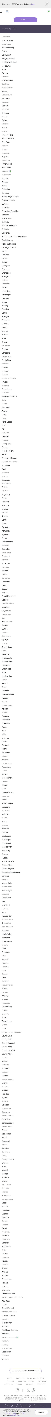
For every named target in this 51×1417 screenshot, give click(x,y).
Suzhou (5, 324)
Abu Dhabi (6, 1301)
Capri (4, 651)
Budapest (6, 563)
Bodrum (5, 1275)
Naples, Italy (7, 676)
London (5, 1319)
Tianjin (4, 327)
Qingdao (5, 309)
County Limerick (8, 1050)
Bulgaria (5, 157)
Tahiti (4, 469)
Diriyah (4, 1083)
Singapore (6, 1112)
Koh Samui (6, 1246)
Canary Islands (8, 1159)
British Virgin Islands (10, 197)
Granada (5, 1163)
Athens (5, 516)
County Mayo (7, 1054)
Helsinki (5, 436)
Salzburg (5, 84)
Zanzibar (5, 1235)
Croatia (5, 367)
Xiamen (5, 334)
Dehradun (6, 582)
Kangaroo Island (8, 58)
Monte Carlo (7, 883)
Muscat (5, 959)
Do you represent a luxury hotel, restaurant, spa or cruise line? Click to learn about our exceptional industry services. (25, 1407)
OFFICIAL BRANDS (26, 1381)
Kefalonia (6, 531)
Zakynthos (6, 549)
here (33, 4)
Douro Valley (7, 1007)
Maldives (5, 814)
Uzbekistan (6, 1352)
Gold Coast (6, 55)
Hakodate (6, 720)
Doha (4, 1028)
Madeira (5, 1014)
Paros (4, 538)
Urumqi (5, 331)
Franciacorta (7, 658)
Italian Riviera (7, 661)
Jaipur (4, 589)
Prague (5, 382)
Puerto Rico (7, 218)
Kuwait (4, 785)
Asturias (5, 1148)
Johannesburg (8, 1123)
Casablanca (6, 898)
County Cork (7, 1039)
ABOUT (9, 1378)
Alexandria (6, 407)
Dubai (4, 1304)
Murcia (4, 1181)
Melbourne (6, 66)
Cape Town (6, 1119)
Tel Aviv (5, 640)
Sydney (5, 73)
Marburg (5, 505)
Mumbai (5, 592)
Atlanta (4, 476)
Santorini (5, 545)
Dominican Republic (10, 211)
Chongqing (6, 273)
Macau (4, 302)
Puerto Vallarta (8, 861)
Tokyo (4, 749)
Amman (5, 760)
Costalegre (6, 836)
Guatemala (6, 556)
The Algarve (7, 1021)
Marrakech (6, 905)
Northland (6, 938)
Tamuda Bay (7, 916)
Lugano (5, 1214)
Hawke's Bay (7, 934)
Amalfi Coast (7, 647)
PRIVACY (30, 1384)
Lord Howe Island (9, 62)
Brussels (5, 113)
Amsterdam (6, 923)
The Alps (5, 1217)
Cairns (4, 51)
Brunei (4, 149)
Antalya (5, 1272)
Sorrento (5, 691)
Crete (4, 523)
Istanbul (5, 1286)
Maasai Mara (7, 778)
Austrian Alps (7, 80)
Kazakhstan (6, 767)
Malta (4, 821)
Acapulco (5, 829)
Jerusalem (6, 636)
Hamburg (5, 502)
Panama (5, 967)
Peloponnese (7, 542)
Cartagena (6, 353)
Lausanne (6, 1210)
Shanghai (5, 316)
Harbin (4, 287)
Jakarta (5, 625)
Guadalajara (6, 839)
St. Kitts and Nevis (9, 226)
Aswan (4, 411)
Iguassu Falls (7, 135)
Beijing (4, 262)
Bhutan (4, 127)
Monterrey (6, 850)
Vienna (4, 91)
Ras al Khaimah (8, 1308)
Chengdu (5, 269)
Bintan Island (7, 621)
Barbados (6, 189)
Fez (3, 901)
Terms (22, 1413)
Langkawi (6, 807)
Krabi (4, 1250)
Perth (4, 69)
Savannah (6, 480)
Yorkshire (5, 1334)
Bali (3, 618)
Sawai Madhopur (9, 596)
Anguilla (5, 178)
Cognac (5, 447)
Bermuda (5, 193)
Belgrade (5, 1105)
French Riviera (8, 451)
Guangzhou (6, 276)
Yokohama (6, 752)
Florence (5, 654)
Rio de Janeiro (8, 138)
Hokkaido (6, 723)
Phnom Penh (7, 164)
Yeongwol (6, 1141)
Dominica (5, 207)
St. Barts (5, 222)
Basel (4, 1203)
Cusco (4, 974)
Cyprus (5, 374)
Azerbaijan (6, 98)
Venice (4, 701)
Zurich (4, 1221)
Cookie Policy (15, 1415)
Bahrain (5, 106)
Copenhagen (7, 389)
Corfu (4, 520)
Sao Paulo (6, 142)
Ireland (4, 1061)
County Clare (7, 1036)
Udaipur (5, 600)
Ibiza (4, 1166)
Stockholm (6, 1195)
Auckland (5, 930)
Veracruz (5, 876)
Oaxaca (5, 854)
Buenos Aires (7, 40)
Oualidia (5, 908)
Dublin (4, 1057)
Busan (4, 1130)
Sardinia (5, 683)
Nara (4, 730)
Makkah (5, 1090)
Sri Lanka (5, 1188)
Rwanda (5, 1076)
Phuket (5, 1254)
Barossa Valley (8, 48)
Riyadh (4, 1097)
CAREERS (10, 1381)
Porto (4, 1017)
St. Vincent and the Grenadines (14, 236)
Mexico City (7, 847)
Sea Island (6, 483)
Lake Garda (6, 669)
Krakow (5, 996)
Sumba (4, 629)
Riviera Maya (7, 865)
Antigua (5, 182)
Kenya (4, 774)
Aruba (4, 186)
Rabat (4, 912)
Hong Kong (6, 291)
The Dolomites (8, 694)
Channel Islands (8, 1315)
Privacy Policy (11, 1413)
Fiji (3, 429)
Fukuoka (5, 716)
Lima (4, 978)
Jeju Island (6, 1134)
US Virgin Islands (9, 247)
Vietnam (5, 1359)
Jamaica (5, 215)
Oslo (4, 948)
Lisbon (4, 1010)
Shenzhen (6, 320)
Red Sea (5, 1094)
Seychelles (6, 611)
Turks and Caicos (9, 244)
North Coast (7, 422)
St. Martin (6, 233)
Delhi (4, 585)
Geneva (5, 1206)
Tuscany (5, 698)
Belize (4, 120)
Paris (4, 454)
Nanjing (5, 305)
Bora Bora (6, 465)
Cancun (5, 832)
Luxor (4, 418)
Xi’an (4, 338)
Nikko (4, 734)
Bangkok (5, 1243)
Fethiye (5, 1283)
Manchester (7, 1323)
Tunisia (5, 1261)
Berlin (4, 498)
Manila (4, 988)
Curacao (5, 204)
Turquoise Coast (8, 1294)
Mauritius (5, 607)
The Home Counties (10, 1330)
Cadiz (4, 1156)
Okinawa (5, 738)
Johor (4, 800)
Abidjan (5, 709)
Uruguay (5, 1344)
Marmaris (6, 1290)
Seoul (4, 1137)
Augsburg (6, 494)
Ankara (4, 1268)
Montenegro (7, 890)
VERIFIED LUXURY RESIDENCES (30, 1378)
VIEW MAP (25, 20)
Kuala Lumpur (7, 803)
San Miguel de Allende (11, 872)
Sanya (4, 313)
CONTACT (41, 1384)
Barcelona (6, 1152)
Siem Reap (6, 167)
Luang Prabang (8, 792)
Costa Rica (6, 360)
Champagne (7, 443)
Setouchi (5, 745)
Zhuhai (4, 342)
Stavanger (6, 952)
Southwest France (9, 458)
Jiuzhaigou (6, 295)
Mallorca (5, 1177)
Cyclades (5, 527)
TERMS (19, 1384)
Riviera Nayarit (8, 869)
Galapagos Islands (9, 396)
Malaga (5, 1174)
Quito (4, 400)
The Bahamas (7, 240)
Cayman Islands (8, 200)
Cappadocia (7, 1279)
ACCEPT (41, 1412)
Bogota (5, 349)
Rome (4, 680)
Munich (5, 509)
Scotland (5, 1326)
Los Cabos (6, 843)
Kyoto (4, 727)
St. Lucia (5, 229)
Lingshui (5, 298)
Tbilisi (4, 487)
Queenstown (7, 941)
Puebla (5, 858)
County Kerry (7, 1047)
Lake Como (6, 665)
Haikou (4, 280)
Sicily (4, 687)
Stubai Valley (7, 88)
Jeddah (5, 1086)
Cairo (4, 414)
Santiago (5, 255)
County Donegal (8, 1043)
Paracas (5, 981)
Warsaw (5, 999)
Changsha (6, 266)
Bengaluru (6, 578)
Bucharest (6, 1068)
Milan (4, 672)
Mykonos (5, 534)
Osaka (4, 741)
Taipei (4, 1228)
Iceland (5, 571)
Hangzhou (6, 284)
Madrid (5, 1170)
